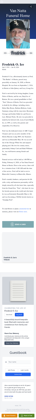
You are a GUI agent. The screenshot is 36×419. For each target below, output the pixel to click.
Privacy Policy (12, 411)
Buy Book (19, 314)
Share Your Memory (12, 343)
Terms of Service (23, 411)
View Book (9, 314)
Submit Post (18, 374)
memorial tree (24, 208)
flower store (23, 211)
